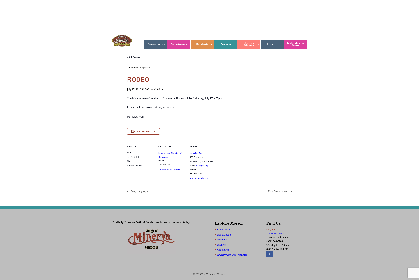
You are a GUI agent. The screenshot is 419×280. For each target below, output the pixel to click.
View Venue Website (199, 178)
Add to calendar (144, 131)
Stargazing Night (139, 191)
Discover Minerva (249, 44)
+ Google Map (202, 165)
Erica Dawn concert (278, 191)
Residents (202, 44)
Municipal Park (196, 153)
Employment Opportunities (232, 254)
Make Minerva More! (296, 44)
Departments (178, 44)
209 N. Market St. (275, 233)
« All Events (133, 57)
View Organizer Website (169, 169)
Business (225, 44)
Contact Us (223, 249)
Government (155, 44)
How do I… (272, 44)
